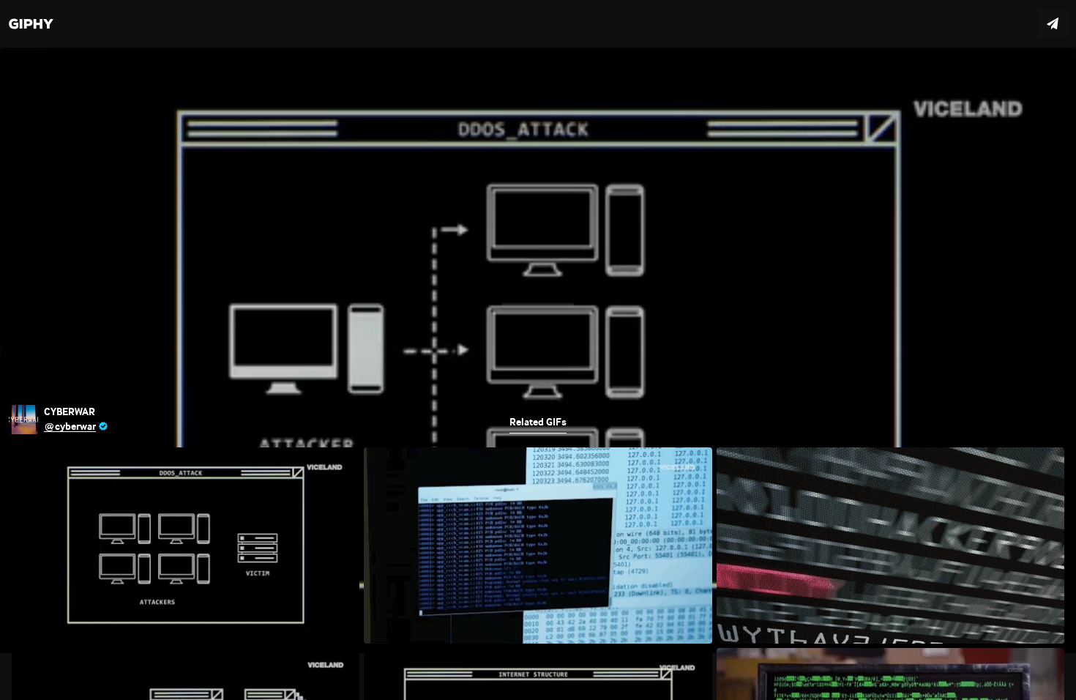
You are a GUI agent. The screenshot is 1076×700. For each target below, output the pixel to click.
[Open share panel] (1052, 23)
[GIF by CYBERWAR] (538, 350)
